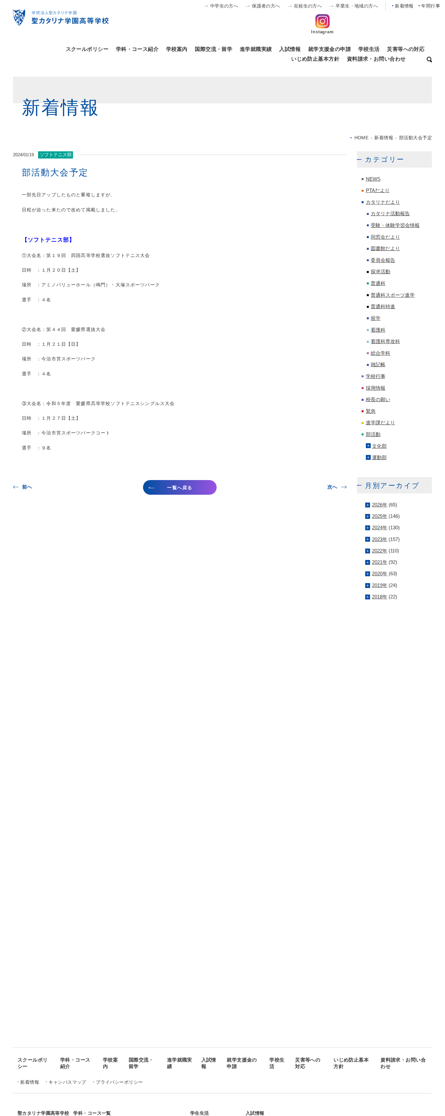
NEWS (373, 179)
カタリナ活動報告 (390, 213)
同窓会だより (385, 237)
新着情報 (404, 5)
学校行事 (375, 376)
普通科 (378, 283)
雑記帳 (378, 364)
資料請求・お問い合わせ (376, 59)
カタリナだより (383, 202)
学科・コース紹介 (137, 49)
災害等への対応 (405, 49)
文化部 (379, 446)
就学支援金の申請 (329, 49)
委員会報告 (383, 260)
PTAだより (378, 190)
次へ (332, 487)
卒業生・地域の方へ (357, 5)
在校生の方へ (308, 5)
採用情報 (375, 388)
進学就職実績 (256, 49)
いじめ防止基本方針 (315, 59)
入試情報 (290, 49)
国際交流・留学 (213, 49)
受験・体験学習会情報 (395, 225)
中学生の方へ (224, 5)
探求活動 (380, 271)
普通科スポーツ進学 (393, 295)
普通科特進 (383, 306)
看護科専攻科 (385, 341)
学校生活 (369, 49)
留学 (375, 318)
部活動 (373, 434)
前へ (27, 487)
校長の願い (378, 399)
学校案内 (177, 49)
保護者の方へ (266, 5)
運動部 (379, 457)
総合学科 (380, 353)
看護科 (378, 330)
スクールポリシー (87, 49)
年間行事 (430, 5)
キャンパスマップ (67, 1082)
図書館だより (385, 248)
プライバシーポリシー (119, 1082)
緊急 (371, 411)
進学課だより (380, 422)
